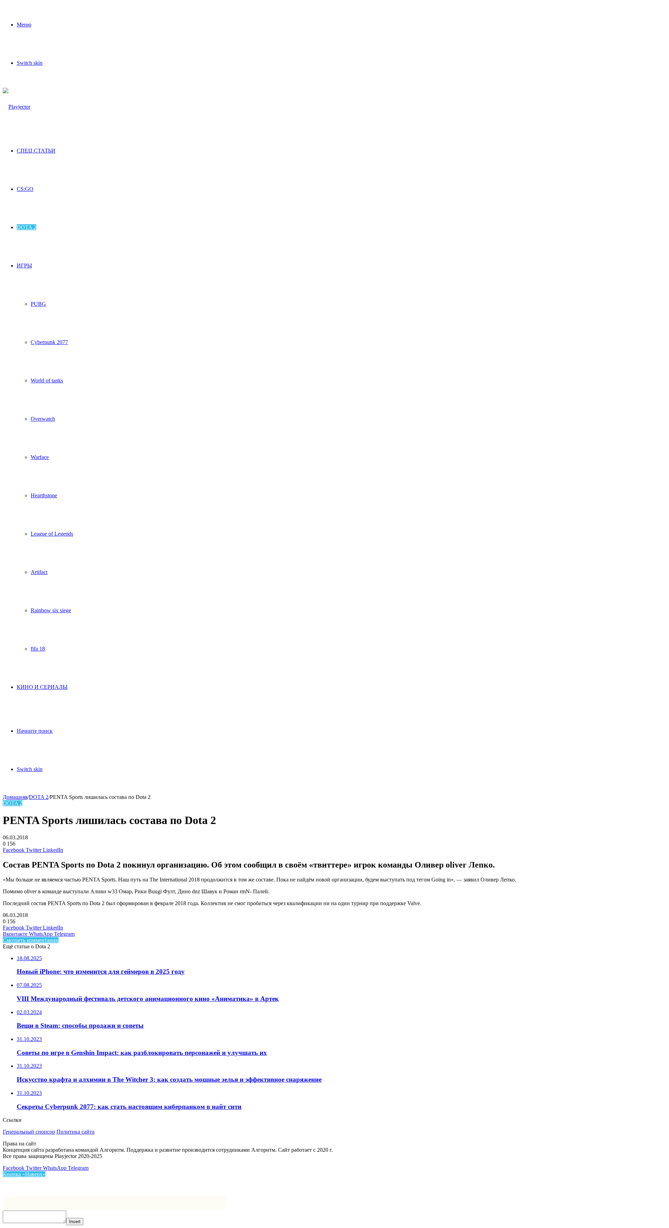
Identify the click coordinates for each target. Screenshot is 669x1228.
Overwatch (43, 419)
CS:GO (25, 189)
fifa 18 (38, 649)
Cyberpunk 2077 (49, 342)
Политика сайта (75, 1132)
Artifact (39, 572)
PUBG (38, 304)
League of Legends (52, 534)
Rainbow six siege (51, 610)
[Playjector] (16, 107)
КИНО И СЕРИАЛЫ (42, 687)
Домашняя (15, 797)
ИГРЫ (24, 266)
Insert (74, 1221)
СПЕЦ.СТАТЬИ (36, 151)
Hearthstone (44, 495)
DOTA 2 (26, 227)
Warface (40, 457)
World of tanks (47, 380)
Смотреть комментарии (31, 940)
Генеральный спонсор (29, 1132)
